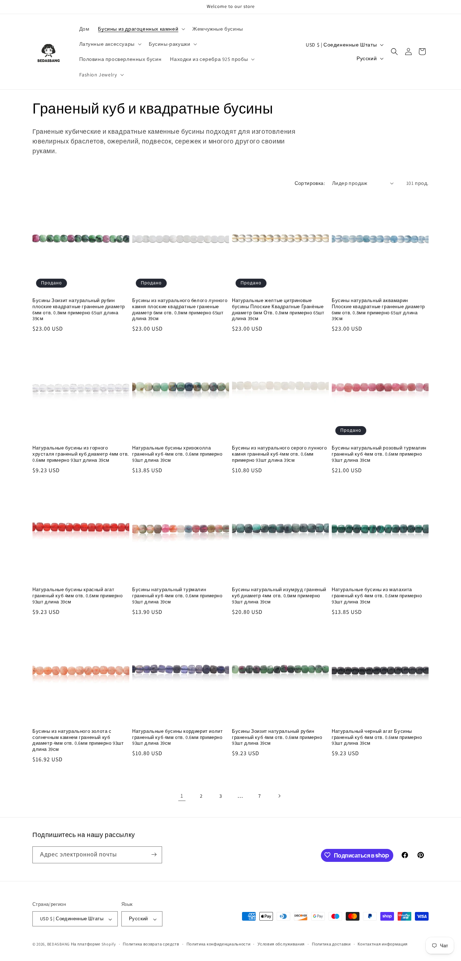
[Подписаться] (154, 854)
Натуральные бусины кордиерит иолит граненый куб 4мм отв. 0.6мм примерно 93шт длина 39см (177, 737)
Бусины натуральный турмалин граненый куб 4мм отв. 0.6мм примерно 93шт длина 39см (177, 596)
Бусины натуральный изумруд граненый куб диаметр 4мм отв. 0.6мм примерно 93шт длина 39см (279, 596)
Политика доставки (331, 944)
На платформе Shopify (93, 944)
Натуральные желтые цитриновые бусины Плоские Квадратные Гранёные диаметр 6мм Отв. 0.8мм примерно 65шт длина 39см (278, 310)
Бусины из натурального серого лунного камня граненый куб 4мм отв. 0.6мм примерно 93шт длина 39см (279, 454)
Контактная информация (383, 944)
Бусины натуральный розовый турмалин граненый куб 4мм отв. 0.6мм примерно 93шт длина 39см (379, 454)
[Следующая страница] (279, 796)
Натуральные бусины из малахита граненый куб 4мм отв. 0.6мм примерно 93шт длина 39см (377, 596)
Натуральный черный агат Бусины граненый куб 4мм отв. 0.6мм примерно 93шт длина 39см (377, 737)
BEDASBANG (58, 944)
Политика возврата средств (151, 944)
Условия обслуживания (281, 944)
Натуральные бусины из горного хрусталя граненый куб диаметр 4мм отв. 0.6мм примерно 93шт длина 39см (80, 454)
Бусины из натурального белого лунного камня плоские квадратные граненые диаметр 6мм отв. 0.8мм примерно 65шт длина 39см (179, 310)
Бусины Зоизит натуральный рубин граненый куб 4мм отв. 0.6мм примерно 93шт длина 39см (277, 737)
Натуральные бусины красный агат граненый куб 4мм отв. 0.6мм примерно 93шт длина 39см (77, 596)
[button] (141, 28)
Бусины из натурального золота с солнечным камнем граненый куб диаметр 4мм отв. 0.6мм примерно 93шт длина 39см (78, 740)
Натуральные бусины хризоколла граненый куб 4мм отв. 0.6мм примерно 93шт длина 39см (177, 454)
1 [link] (181, 796)
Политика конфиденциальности (219, 944)
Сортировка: (310, 183)
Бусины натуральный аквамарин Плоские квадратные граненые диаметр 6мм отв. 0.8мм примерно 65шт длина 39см (378, 310)
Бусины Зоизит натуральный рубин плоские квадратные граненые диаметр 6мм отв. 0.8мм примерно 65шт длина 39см (78, 310)
